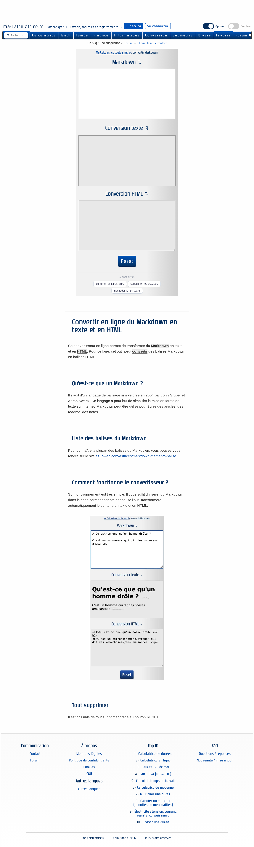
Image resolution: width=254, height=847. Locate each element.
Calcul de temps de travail (155, 781)
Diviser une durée (156, 822)
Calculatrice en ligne (155, 760)
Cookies (89, 767)
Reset (127, 261)
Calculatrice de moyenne (155, 787)
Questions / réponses (215, 754)
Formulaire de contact (153, 43)
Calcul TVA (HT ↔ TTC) (155, 774)
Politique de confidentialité (89, 760)
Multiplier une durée (155, 794)
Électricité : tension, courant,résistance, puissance (155, 813)
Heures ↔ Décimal (155, 767)
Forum (129, 43)
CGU (89, 774)
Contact (35, 754)
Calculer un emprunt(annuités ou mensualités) (153, 803)
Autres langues (89, 789)
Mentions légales (89, 754)
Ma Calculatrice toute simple (113, 52)
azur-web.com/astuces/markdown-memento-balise (136, 456)
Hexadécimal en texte (127, 290)
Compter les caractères (110, 283)
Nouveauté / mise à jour (215, 760)
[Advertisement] (127, 9)
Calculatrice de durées (155, 754)
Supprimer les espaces (144, 283)
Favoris (223, 35)
